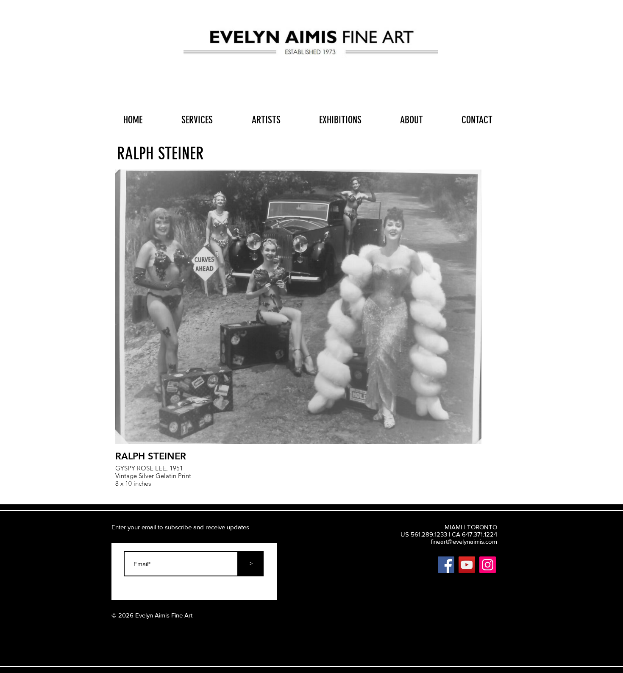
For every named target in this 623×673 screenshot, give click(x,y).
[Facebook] (446, 564)
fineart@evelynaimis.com (464, 541)
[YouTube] (467, 564)
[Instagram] (487, 564)
